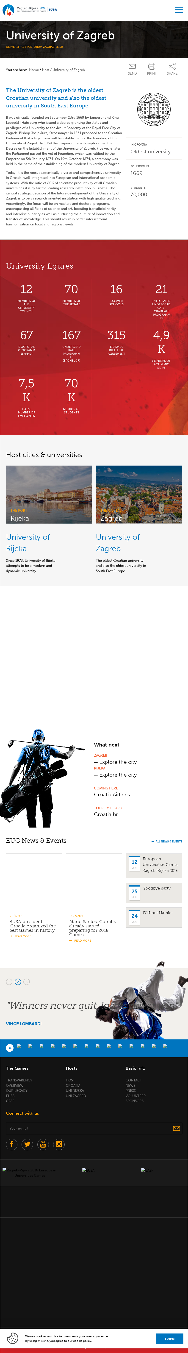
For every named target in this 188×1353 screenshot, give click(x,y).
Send (132, 73)
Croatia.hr (106, 814)
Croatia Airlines (112, 795)
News (130, 1086)
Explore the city (117, 762)
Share (172, 73)
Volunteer (136, 1096)
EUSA (10, 1096)
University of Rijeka (138, 1200)
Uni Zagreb (76, 1096)
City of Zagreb (51, 1200)
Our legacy (17, 1091)
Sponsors (135, 1101)
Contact (134, 1080)
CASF (10, 1101)
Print (152, 73)
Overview (14, 1086)
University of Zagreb (111, 1200)
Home (34, 70)
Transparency (19, 1080)
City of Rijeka (81, 1200)
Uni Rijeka (75, 1091)
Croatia (73, 1086)
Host (45, 70)
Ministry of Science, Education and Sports (21, 1200)
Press (131, 1091)
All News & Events (169, 841)
